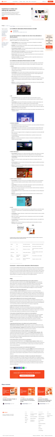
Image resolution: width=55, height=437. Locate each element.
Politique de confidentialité (36, 435)
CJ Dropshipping (40, 430)
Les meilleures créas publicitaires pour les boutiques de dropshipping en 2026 (27, 400)
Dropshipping (40, 428)
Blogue (14, 26)
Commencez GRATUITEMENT (49, 47)
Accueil (11, 26)
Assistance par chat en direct (49, 416)
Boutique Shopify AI (33, 418)
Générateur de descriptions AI (32, 421)
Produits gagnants (33, 1)
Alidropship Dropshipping (41, 423)
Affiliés (26, 422)
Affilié (30, 1)
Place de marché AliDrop (33, 416)
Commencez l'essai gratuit (27, 375)
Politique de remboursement (48, 435)
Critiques (27, 1)
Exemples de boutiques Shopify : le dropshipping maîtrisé (10, 400)
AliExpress (39, 425)
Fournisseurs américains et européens (33, 414)
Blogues (24, 1)
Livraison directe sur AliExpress (41, 414)
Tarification (21, 1)
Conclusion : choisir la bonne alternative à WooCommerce (5, 44)
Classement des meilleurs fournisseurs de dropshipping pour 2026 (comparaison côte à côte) (45, 400)
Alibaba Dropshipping (41, 418)
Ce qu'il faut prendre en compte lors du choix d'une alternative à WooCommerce (5, 33)
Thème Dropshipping (41, 416)
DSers (39, 421)
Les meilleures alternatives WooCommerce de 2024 (4, 39)
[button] (16, 1)
